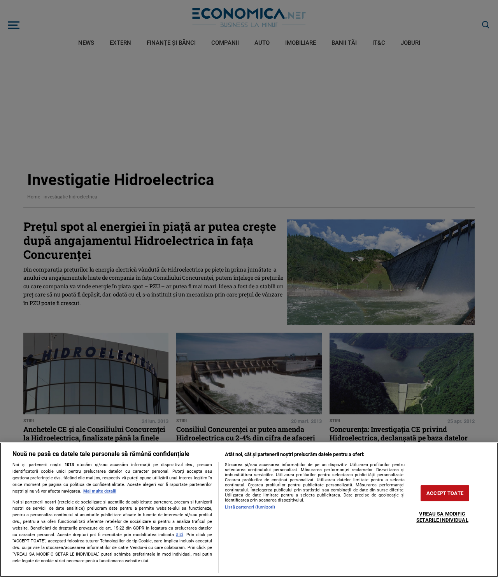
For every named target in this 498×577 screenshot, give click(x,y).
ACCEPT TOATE (444, 493)
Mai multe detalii (99, 491)
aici (179, 534)
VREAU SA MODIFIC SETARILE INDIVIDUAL (442, 517)
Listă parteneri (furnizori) (250, 507)
